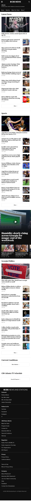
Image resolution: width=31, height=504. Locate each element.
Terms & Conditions (7, 433)
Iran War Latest (5, 397)
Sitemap (4, 435)
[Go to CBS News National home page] (15, 2)
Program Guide (5, 426)
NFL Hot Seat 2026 (7, 399)
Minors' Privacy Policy (7, 466)
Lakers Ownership (6, 402)
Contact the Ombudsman (8, 486)
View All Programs (15, 379)
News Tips (23, 10)
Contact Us (4, 428)
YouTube (4, 409)
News (2, 10)
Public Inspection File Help (9, 445)
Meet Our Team (16, 10)
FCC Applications (6, 447)
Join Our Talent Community (9, 478)
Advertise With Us (6, 430)
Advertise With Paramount (8, 476)
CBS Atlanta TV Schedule (12, 373)
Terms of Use (5, 464)
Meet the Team (5, 423)
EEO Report (5, 450)
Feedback (4, 483)
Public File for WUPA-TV (8, 442)
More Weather (15, 364)
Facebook (4, 411)
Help (3, 481)
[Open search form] (29, 1)
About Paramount (6, 473)
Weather (8, 10)
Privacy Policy (5, 457)
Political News (5, 395)
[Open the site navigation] (5, 1)
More (15, 106)
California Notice (6, 459)
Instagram (4, 414)
